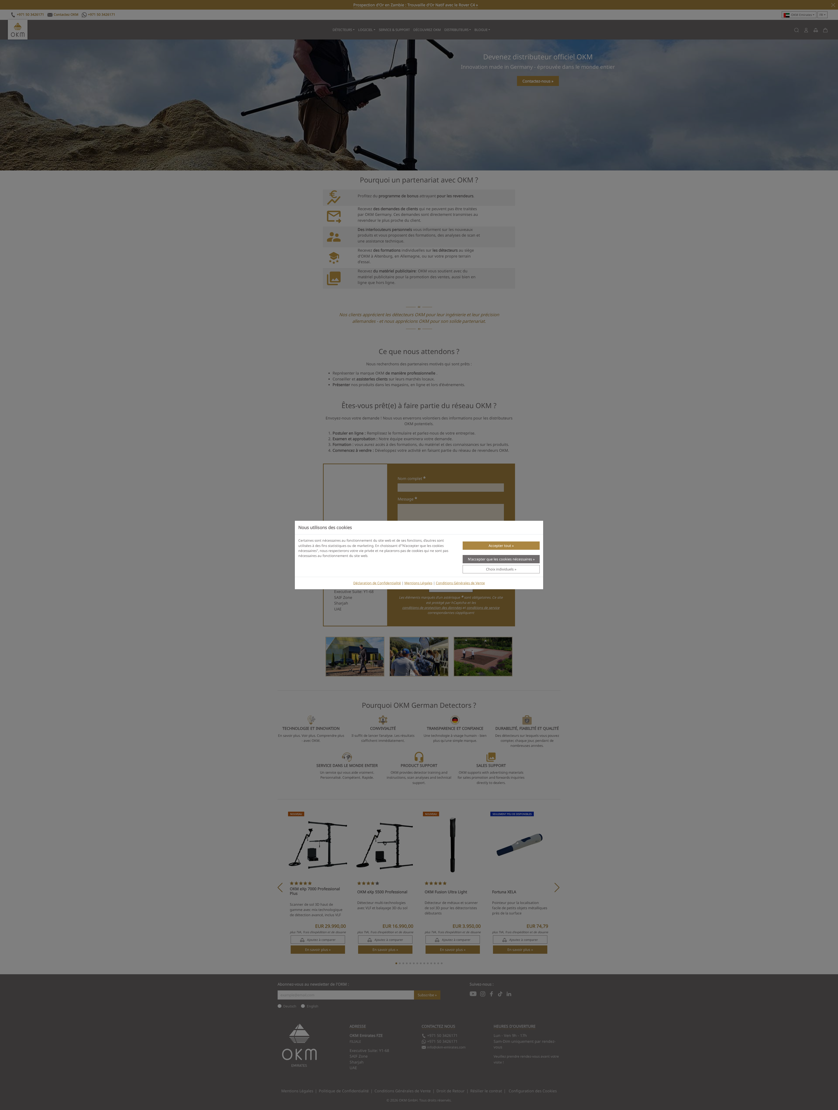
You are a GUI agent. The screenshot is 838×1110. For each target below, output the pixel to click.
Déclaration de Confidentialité (377, 583)
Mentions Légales (418, 583)
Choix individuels (500, 569)
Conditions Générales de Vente (460, 583)
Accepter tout (500, 545)
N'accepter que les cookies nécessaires (500, 559)
